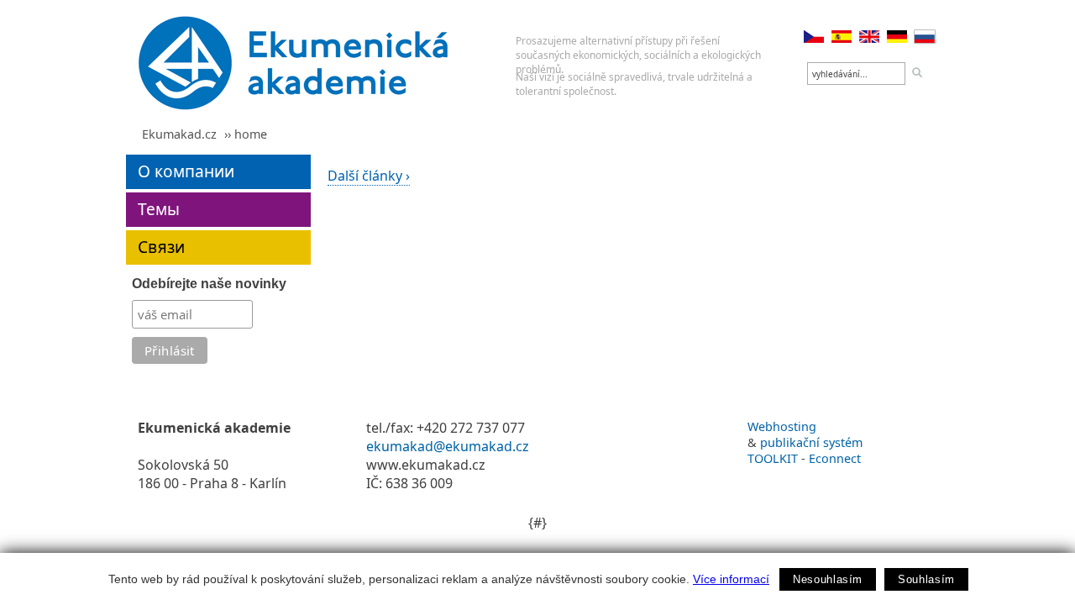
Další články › (369, 175)
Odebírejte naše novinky (209, 283)
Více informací (731, 579)
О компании (186, 171)
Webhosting (781, 426)
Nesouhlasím (828, 579)
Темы (159, 208)
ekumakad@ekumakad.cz (447, 446)
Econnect (835, 458)
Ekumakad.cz (179, 134)
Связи (161, 246)
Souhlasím (926, 579)
